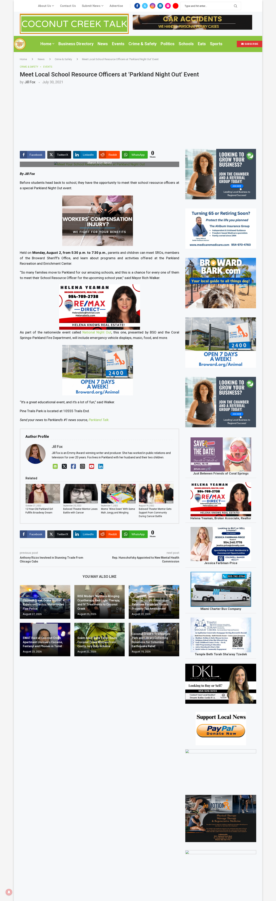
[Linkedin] (160, 6)
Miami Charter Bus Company (220, 609)
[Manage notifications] (9, 892)
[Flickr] (168, 6)
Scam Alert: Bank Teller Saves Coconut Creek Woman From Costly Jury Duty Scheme (97, 642)
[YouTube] (91, 466)
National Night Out (96, 332)
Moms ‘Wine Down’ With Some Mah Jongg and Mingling (118, 511)
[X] (64, 466)
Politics (168, 44)
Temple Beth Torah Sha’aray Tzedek (221, 654)
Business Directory (76, 44)
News (103, 44)
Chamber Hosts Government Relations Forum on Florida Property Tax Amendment (151, 604)
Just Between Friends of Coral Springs (221, 473)
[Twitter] (145, 6)
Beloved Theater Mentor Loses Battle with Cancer (80, 511)
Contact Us (68, 6)
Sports (216, 44)
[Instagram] (152, 6)
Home (45, 44)
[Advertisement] (138, 114)
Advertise (116, 6)
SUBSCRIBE (251, 44)
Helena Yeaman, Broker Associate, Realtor (220, 518)
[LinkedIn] (100, 466)
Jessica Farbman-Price (220, 563)
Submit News (91, 6)
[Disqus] (99, 717)
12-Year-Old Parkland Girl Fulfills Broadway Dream (39, 511)
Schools (186, 44)
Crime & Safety (143, 44)
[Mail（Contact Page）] (55, 466)
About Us (44, 6)
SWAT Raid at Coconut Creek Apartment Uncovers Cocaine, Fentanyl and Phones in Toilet (43, 642)
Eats (202, 44)
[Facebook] (137, 6)
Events (118, 44)
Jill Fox (29, 82)
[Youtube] (175, 6)
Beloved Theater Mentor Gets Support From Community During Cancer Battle (155, 513)
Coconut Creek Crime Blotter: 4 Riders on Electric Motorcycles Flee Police (43, 604)
